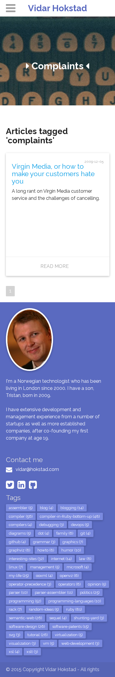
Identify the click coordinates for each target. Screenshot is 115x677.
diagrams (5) (20, 533)
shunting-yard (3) (89, 618)
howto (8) (45, 550)
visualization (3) (22, 643)
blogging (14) (72, 508)
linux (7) (16, 567)
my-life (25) (19, 575)
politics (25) (90, 592)
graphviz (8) (19, 550)
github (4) (17, 542)
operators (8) (69, 584)
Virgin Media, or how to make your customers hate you (53, 173)
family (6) (64, 533)
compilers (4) (20, 524)
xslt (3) (32, 651)
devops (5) (80, 524)
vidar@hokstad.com (37, 469)
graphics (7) (73, 542)
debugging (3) (51, 524)
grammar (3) (44, 542)
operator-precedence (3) (30, 584)
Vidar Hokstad (57, 8)
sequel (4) (58, 618)
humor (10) (71, 550)
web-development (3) (80, 643)
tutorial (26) (37, 635)
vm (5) (48, 643)
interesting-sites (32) (26, 559)
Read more (54, 266)
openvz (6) (69, 575)
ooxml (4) (44, 575)
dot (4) (43, 533)
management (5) (45, 567)
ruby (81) (74, 609)
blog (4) (46, 508)
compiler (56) (21, 516)
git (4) (85, 533)
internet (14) (61, 559)
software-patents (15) (70, 626)
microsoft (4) (78, 567)
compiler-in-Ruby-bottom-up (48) (70, 516)
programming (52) (25, 601)
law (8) (85, 559)
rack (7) (15, 609)
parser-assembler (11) (54, 592)
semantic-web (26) (25, 618)
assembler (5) (21, 508)
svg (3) (14, 635)
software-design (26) (27, 626)
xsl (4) (14, 651)
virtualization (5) (69, 635)
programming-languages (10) (74, 601)
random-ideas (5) (44, 609)
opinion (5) (97, 584)
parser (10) (18, 592)
